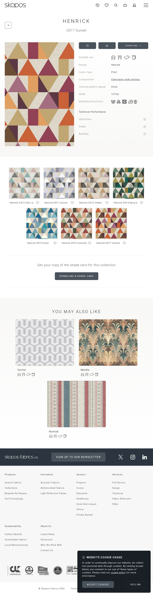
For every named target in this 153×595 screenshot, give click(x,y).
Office (80, 509)
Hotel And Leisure (86, 504)
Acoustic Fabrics (50, 482)
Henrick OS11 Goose (56, 202)
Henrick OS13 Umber (90, 202)
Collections (11, 488)
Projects (81, 482)
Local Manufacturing (16, 545)
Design (116, 488)
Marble (85, 369)
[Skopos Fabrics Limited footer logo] (21, 457)
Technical (117, 493)
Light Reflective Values (53, 493)
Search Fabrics (13, 482)
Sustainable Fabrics (16, 539)
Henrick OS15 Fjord (38, 243)
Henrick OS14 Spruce (125, 202)
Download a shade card (77, 276)
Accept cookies (98, 584)
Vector (21, 369)
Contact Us (47, 550)
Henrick (76, 21)
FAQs (115, 504)
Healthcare (82, 498)
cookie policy (118, 572)
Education (82, 493)
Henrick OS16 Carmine (74, 243)
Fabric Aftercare (121, 498)
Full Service (118, 482)
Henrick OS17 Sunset (108, 243)
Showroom (47, 539)
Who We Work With (51, 545)
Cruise (80, 488)
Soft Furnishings (14, 498)
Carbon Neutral (13, 534)
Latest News (48, 534)
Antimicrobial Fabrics (52, 488)
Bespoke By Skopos (16, 493)
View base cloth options (125, 79)
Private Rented (84, 514)
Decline (135, 584)
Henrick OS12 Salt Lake (22, 202)
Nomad (53, 431)
